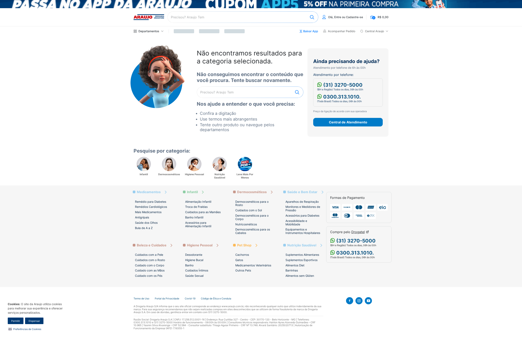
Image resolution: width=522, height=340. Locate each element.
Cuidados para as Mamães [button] (203, 212)
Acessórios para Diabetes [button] (302, 215)
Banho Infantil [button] (194, 217)
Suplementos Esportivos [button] (301, 260)
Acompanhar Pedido (341, 31)
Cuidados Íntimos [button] (196, 270)
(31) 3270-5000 (342, 85)
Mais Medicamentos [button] (148, 212)
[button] (25, 329)
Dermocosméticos (252, 192)
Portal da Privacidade (167, 298)
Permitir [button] (15, 320)
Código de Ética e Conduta (216, 298)
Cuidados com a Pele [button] (149, 254)
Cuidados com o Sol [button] (248, 210)
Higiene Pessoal (199, 245)
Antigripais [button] (142, 217)
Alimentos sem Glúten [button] (299, 275)
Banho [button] (189, 265)
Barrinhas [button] (291, 270)
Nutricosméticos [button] (246, 224)
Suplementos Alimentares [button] (302, 254)
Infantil (192, 192)
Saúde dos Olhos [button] (146, 222)
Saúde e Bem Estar (302, 192)
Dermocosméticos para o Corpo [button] (252, 217)
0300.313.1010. (341, 97)
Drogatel (358, 232)
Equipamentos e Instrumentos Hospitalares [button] (302, 231)
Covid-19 (190, 298)
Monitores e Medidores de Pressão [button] (302, 208)
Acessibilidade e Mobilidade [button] (296, 222)
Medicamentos (149, 192)
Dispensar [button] (34, 320)
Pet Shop (244, 245)
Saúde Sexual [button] (194, 275)
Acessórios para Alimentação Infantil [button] (198, 224)
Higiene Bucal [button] (194, 260)
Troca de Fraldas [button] (196, 206)
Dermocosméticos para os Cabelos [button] (252, 231)
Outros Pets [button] (243, 270)
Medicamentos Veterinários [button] (253, 265)
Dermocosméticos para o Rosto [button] (252, 203)
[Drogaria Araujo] (149, 17)
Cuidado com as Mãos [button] (150, 270)
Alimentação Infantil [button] (198, 201)
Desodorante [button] (193, 254)
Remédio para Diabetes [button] (150, 201)
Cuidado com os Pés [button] (148, 275)
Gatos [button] (239, 260)
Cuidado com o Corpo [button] (149, 265)
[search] (242, 17)
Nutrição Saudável (301, 245)
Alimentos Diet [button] (294, 265)
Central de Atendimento (348, 122)
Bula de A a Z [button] (144, 228)
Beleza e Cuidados (151, 245)
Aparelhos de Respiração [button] (302, 201)
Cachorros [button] (242, 254)
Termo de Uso (141, 298)
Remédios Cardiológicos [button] (151, 206)
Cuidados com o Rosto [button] (150, 260)
